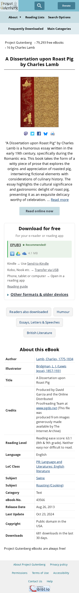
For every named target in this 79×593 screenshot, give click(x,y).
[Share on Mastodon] (26, 133)
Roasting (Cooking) (49, 485)
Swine (40, 478)
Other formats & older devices (39, 294)
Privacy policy (58, 564)
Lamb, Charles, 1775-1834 (54, 359)
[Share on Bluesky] (46, 133)
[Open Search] (39, 6)
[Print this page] (52, 133)
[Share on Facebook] (39, 133)
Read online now (39, 211)
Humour (63, 312)
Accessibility (61, 573)
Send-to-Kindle (38, 263)
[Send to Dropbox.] (12, 253)
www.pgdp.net (46, 408)
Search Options (59, 17)
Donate (66, 5)
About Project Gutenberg (29, 564)
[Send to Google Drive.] (18, 253)
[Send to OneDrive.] (24, 253)
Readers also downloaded (28, 312)
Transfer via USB (46, 270)
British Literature (39, 333)
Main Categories (59, 29)
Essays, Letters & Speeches (39, 322)
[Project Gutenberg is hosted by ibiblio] (39, 590)
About (15, 17)
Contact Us (35, 581)
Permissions (19, 573)
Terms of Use (40, 573)
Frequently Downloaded (26, 29)
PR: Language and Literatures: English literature (50, 466)
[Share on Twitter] (32, 133)
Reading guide (17, 286)
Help (50, 581)
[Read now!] (39, 126)
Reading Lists (34, 17)
